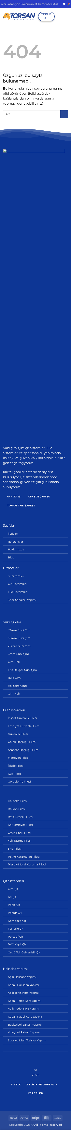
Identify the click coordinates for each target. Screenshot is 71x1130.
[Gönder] (64, 114)
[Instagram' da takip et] (30, 1063)
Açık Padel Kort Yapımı (23, 1008)
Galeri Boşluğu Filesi (22, 742)
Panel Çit (14, 905)
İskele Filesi (15, 765)
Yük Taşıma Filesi (19, 840)
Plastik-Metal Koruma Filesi (27, 864)
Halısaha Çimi (17, 686)
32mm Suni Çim (19, 630)
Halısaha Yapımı (15, 969)
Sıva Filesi (14, 848)
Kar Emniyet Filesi (20, 825)
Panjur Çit (15, 913)
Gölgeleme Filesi (19, 781)
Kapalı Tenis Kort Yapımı (24, 1001)
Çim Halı (14, 662)
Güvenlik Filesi (18, 734)
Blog (11, 557)
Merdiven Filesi (18, 757)
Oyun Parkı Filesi (19, 833)
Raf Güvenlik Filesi (20, 817)
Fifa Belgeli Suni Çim (22, 670)
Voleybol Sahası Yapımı (24, 1032)
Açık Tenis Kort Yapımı (23, 992)
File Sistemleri (18, 592)
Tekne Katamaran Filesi (24, 856)
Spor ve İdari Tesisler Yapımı (27, 1040)
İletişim (13, 533)
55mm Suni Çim (19, 638)
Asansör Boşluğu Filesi (23, 750)
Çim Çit (13, 889)
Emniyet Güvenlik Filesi (24, 726)
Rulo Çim (14, 677)
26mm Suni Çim (19, 646)
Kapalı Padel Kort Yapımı (25, 1016)
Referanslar (15, 541)
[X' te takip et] (35, 1063)
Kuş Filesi (14, 773)
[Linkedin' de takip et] (40, 1063)
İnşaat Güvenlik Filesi (22, 718)
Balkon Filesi (16, 809)
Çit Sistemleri (17, 584)
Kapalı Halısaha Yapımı (23, 985)
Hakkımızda (16, 549)
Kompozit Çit (17, 921)
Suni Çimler (16, 576)
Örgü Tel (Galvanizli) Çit (24, 952)
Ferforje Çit (15, 928)
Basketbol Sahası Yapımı (25, 1024)
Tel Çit (12, 897)
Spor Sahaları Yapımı (22, 600)
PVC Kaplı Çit (17, 944)
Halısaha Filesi (17, 801)
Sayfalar (9, 525)
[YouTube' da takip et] (45, 1063)
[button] (59, 16)
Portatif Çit (15, 936)
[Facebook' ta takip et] (25, 1063)
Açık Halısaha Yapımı (22, 977)
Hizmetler (11, 568)
